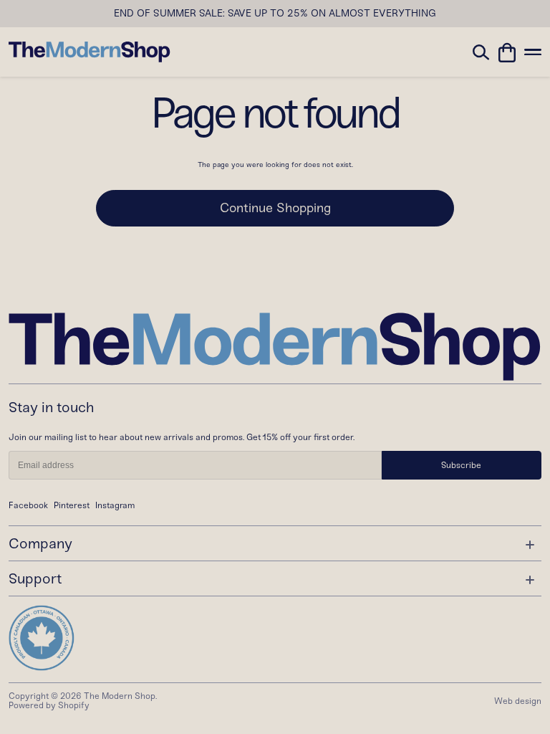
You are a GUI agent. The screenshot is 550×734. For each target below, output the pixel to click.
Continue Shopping (275, 208)
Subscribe (461, 465)
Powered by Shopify (49, 705)
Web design (517, 701)
